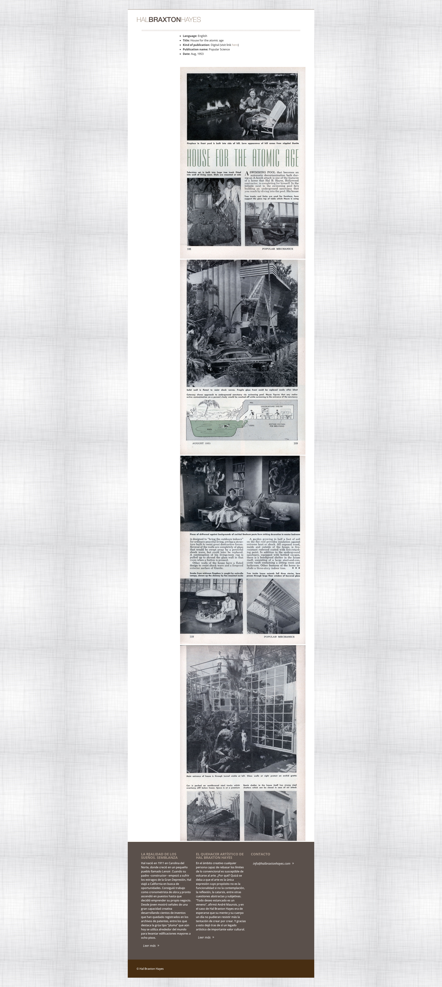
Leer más (149, 946)
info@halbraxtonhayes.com (271, 863)
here (235, 45)
